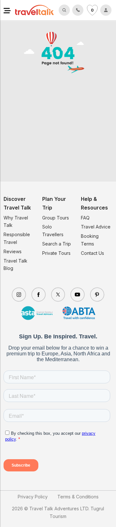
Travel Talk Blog (15, 264)
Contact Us (92, 253)
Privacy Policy (33, 496)
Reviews (13, 251)
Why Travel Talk (16, 221)
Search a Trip (56, 243)
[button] (7, 10)
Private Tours (56, 253)
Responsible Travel (17, 238)
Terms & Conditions (78, 496)
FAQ (85, 217)
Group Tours (55, 217)
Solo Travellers (52, 230)
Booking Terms (90, 239)
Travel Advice (96, 226)
